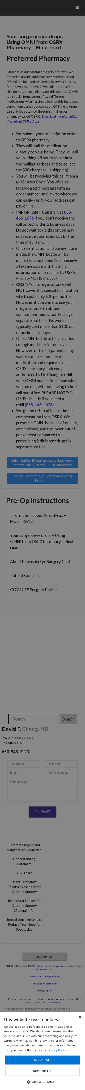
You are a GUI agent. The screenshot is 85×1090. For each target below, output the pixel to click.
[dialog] (42, 1051)
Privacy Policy (56, 1050)
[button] (42, 1082)
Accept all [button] (42, 1060)
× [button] (79, 1017)
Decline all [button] (42, 1071)
